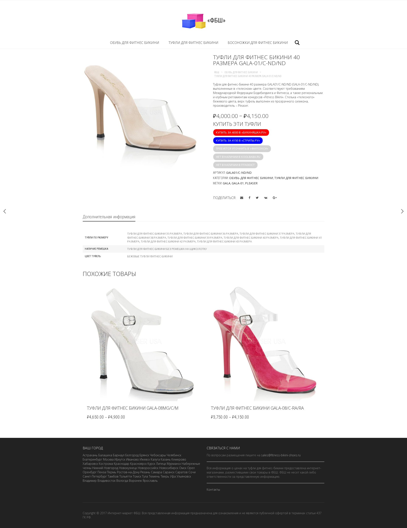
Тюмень (154, 476)
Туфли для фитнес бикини (193, 42)
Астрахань (90, 455)
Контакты (213, 489)
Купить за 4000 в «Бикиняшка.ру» (241, 132)
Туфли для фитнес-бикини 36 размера (210, 233)
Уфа (173, 476)
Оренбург (90, 472)
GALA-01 (238, 183)
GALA (226, 183)
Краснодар (121, 464)
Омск (182, 468)
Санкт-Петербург (95, 476)
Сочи (192, 472)
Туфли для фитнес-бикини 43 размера (224, 241)
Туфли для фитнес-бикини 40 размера (251, 237)
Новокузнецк (128, 468)
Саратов (181, 472)
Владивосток (107, 481)
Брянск (144, 455)
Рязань (145, 472)
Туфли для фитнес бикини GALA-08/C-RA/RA (257, 408)
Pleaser (251, 183)
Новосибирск (168, 468)
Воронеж (135, 481)
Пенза (102, 472)
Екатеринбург (92, 459)
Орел (191, 468)
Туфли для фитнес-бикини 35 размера (154, 233)
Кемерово (178, 459)
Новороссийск (148, 468)
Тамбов (113, 476)
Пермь (111, 472)
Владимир (90, 481)
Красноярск (138, 464)
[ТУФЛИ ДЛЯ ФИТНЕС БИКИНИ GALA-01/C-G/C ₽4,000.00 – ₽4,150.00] (402, 211)
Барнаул (118, 455)
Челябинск (174, 455)
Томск (137, 476)
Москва (108, 459)
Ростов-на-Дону (128, 472)
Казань (166, 459)
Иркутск (119, 459)
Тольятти (125, 476)
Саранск (168, 472)
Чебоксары (158, 455)
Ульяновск (184, 476)
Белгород (132, 455)
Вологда (122, 481)
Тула (145, 476)
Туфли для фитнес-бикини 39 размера (194, 237)
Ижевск (145, 459)
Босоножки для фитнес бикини (258, 42)
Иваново (132, 459)
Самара (156, 472)
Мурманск (174, 464)
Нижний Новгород (105, 468)
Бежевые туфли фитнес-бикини (150, 256)
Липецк (161, 464)
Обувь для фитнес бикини (134, 42)
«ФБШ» (216, 20)
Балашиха (105, 455)
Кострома (106, 464)
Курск (151, 464)
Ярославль (150, 481)
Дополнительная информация (109, 216)
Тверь (165, 476)
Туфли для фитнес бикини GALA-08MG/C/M (132, 408)
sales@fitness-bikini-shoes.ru (281, 455)
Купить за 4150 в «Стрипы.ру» (238, 140)
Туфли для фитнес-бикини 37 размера (267, 233)
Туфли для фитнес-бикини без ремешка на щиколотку (167, 249)
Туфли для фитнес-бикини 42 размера (168, 241)
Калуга (155, 459)
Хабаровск (90, 464)
